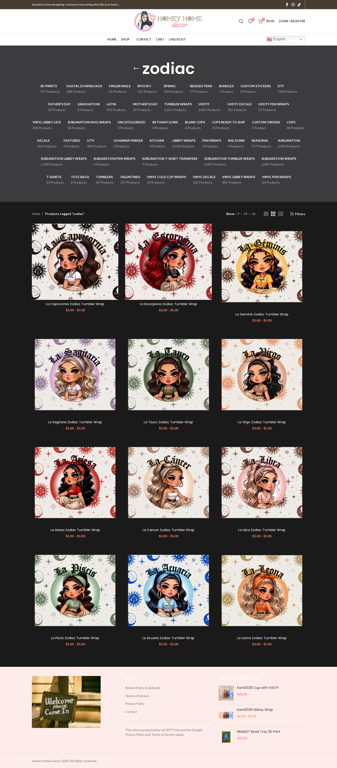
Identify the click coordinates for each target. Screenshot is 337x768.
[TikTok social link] (299, 4)
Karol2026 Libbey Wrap (255, 710)
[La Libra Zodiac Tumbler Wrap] (262, 483)
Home (36, 214)
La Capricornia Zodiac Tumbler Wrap (75, 304)
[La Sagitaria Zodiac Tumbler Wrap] (75, 374)
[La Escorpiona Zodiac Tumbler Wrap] (168, 262)
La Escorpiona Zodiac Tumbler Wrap (168, 304)
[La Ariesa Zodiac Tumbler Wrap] (75, 483)
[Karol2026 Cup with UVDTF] (226, 693)
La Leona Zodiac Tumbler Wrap (262, 638)
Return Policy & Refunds (142, 688)
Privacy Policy (135, 704)
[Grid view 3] (273, 214)
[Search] (241, 21)
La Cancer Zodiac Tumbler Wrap (168, 530)
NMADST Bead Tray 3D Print (258, 732)
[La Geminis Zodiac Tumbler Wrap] (262, 267)
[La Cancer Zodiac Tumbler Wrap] (168, 483)
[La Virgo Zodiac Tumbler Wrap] (262, 374)
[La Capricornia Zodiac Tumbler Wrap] (75, 262)
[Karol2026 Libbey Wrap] (226, 715)
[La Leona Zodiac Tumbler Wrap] (262, 590)
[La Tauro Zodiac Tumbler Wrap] (168, 374)
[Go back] (136, 68)
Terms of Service (137, 696)
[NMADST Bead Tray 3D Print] (226, 737)
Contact (131, 712)
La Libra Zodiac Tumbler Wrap (261, 530)
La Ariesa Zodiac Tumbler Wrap (75, 530)
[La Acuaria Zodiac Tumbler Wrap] (168, 590)
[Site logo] (168, 21)
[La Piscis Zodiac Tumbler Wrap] (75, 590)
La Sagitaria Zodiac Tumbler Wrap (75, 422)
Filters (300, 214)
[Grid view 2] (266, 214)
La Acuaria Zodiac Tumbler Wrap (168, 638)
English (279, 39)
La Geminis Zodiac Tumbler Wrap (261, 314)
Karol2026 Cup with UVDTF (258, 688)
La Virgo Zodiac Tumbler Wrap (262, 422)
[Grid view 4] (280, 214)
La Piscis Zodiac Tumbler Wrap (75, 638)
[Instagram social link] (293, 4)
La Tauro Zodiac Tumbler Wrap (168, 422)
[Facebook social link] (287, 4)
